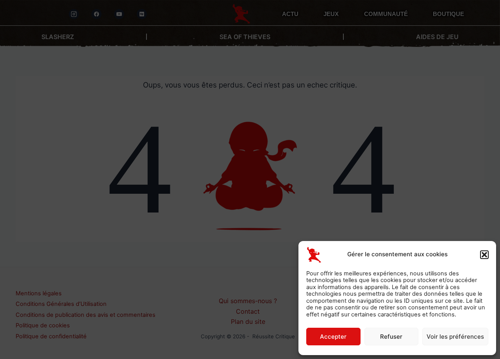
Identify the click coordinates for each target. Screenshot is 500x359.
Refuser (391, 336)
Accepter (333, 336)
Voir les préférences (455, 336)
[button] (484, 255)
